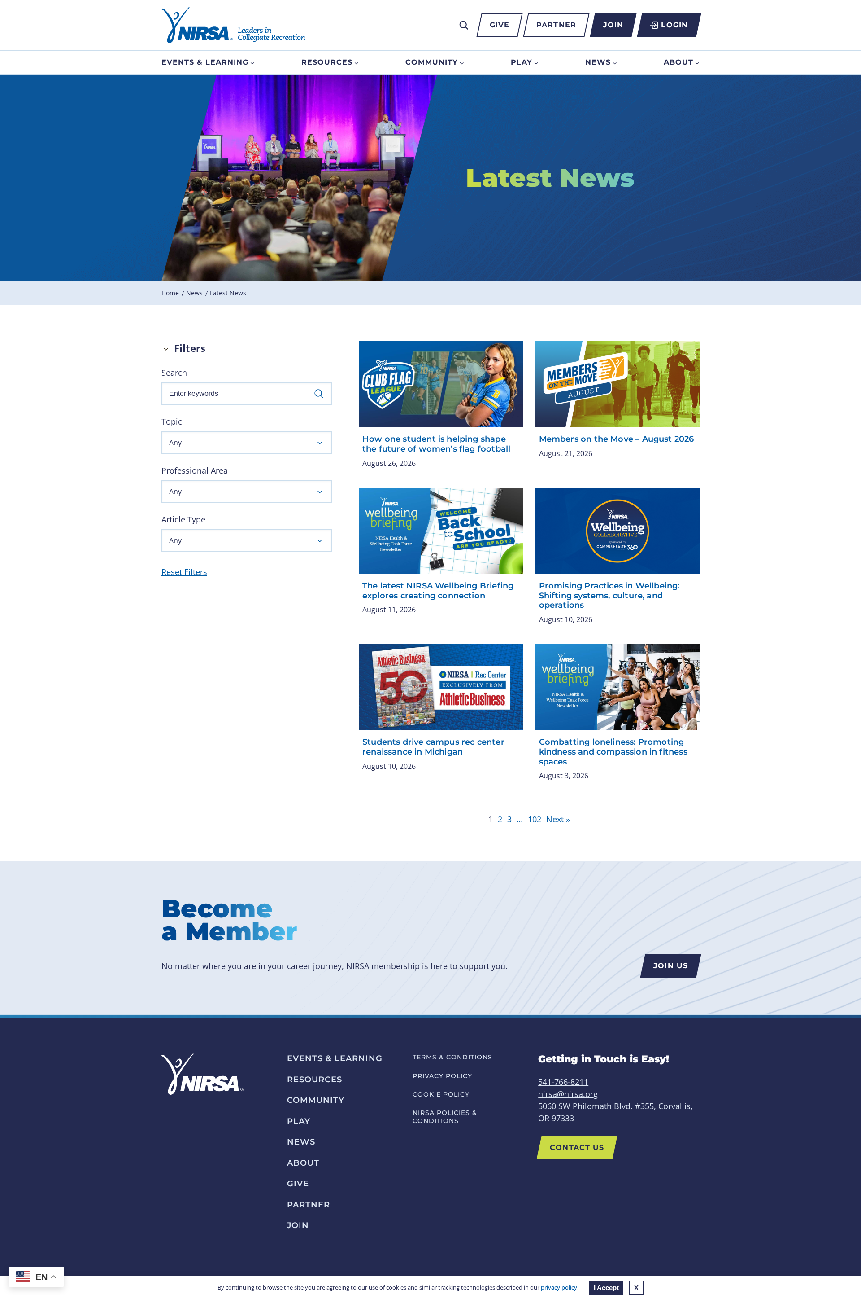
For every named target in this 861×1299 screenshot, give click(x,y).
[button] (246, 442)
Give (499, 25)
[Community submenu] (462, 62)
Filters (189, 348)
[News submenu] (615, 62)
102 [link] (534, 819)
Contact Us (577, 1147)
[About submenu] (697, 62)
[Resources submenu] (356, 62)
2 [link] (500, 819)
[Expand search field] (464, 25)
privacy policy (559, 1287)
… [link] (520, 819)
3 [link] (509, 819)
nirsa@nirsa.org (568, 1093)
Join (613, 25)
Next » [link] (558, 819)
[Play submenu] (536, 62)
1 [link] (490, 819)
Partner (556, 25)
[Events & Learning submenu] (252, 62)
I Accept (606, 1287)
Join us (670, 965)
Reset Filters (184, 571)
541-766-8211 (563, 1081)
